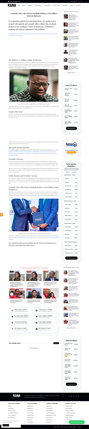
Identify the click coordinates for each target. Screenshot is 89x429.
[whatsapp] (81, 1)
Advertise (72, 5)
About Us (24, 5)
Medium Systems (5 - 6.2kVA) (70, 201)
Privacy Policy (68, 419)
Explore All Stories (71, 72)
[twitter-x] (74, 1)
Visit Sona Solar (72, 152)
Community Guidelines (69, 410)
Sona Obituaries (30, 422)
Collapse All (74, 172)
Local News (65, 5)
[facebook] (72, 1)
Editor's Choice (56, 5)
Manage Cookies (68, 417)
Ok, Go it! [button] (6, 425)
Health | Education (30, 417)
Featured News (30, 410)
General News (30, 419)
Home (19, 5)
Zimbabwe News (14, 10)
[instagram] (79, 1)
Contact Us (78, 5)
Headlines (30, 5)
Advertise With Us (68, 406)
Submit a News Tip (68, 408)
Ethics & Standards (11, 410)
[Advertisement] (34, 48)
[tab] (19, 5)
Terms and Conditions (71, 427)
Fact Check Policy (11, 417)
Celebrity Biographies (50, 413)
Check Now (9, 422)
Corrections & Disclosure (70, 413)
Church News (48, 406)
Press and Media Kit (12, 415)
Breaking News (38, 5)
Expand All (68, 172)
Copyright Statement (69, 415)
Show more (56, 343)
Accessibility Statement (12, 413)
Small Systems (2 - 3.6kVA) (69, 175)
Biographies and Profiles (51, 415)
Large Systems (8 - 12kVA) (69, 223)
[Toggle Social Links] (1, 214)
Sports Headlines (30, 413)
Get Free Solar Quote (71, 258)
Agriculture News (30, 415)
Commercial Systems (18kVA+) (70, 242)
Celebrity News (47, 5)
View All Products (71, 128)
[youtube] (76, 1)
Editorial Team (11, 408)
